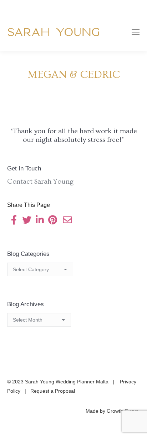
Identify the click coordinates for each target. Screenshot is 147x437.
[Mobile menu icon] (135, 32)
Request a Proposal (52, 391)
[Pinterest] (52, 221)
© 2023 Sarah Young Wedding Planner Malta (58, 381)
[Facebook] (14, 221)
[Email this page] (67, 221)
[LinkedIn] (39, 221)
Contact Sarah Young (40, 181)
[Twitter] (26, 221)
